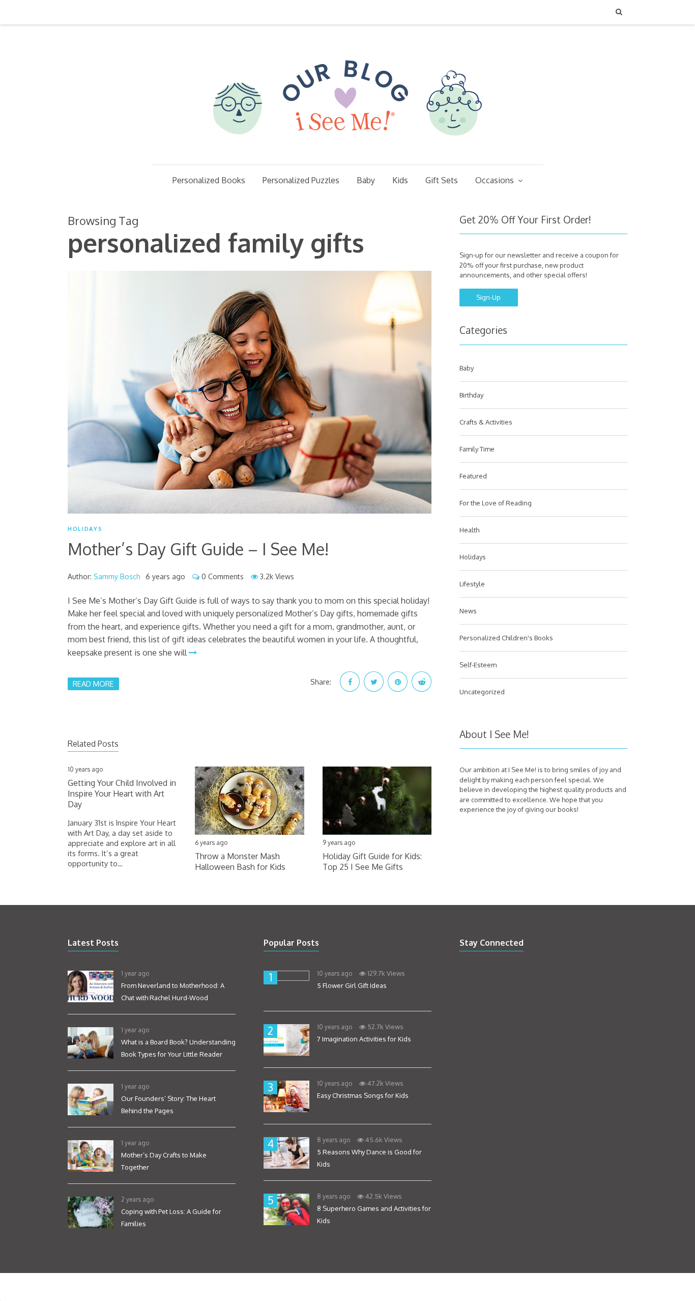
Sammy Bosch (117, 576)
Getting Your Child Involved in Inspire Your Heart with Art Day (122, 793)
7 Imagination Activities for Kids (364, 1039)
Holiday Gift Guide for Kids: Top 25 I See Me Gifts (372, 861)
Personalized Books (208, 180)
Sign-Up (488, 297)
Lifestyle (472, 584)
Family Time (477, 449)
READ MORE (93, 683)
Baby (366, 180)
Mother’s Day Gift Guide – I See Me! (198, 549)
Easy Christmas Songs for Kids (363, 1095)
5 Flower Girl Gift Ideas (352, 985)
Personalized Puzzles (301, 180)
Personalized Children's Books (506, 638)
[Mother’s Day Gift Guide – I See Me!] (249, 392)
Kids (400, 180)
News (468, 611)
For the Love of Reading (495, 503)
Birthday (471, 395)
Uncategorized (482, 692)
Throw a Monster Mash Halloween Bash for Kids (240, 861)
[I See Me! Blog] (347, 151)
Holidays (85, 528)
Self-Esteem (478, 665)
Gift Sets (441, 180)
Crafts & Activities (485, 422)
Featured (473, 476)
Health (469, 530)
